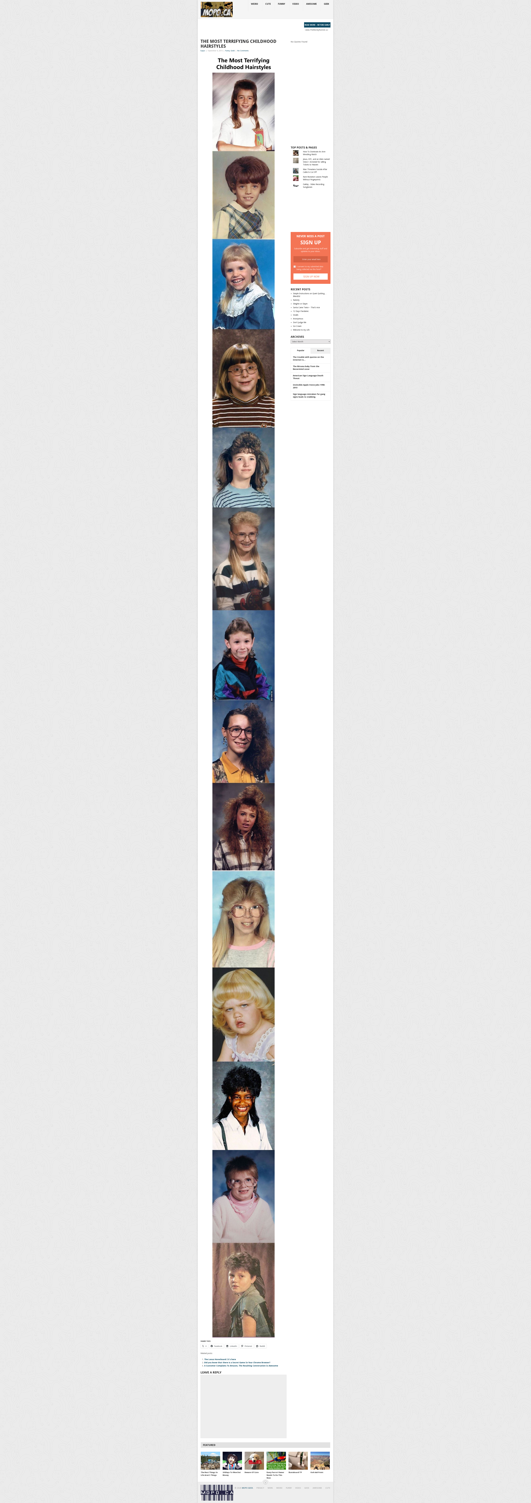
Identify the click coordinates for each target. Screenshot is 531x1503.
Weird (254, 4)
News (270, 1488)
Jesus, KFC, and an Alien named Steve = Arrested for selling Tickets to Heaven (316, 162)
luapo (203, 51)
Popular (300, 350)
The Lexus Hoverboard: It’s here (220, 1359)
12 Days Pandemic (301, 311)
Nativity (296, 300)
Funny (281, 4)
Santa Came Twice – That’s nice (306, 307)
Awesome (311, 4)
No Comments (243, 51)
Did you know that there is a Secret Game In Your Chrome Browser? (237, 1362)
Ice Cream (297, 326)
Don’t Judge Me (299, 322)
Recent (320, 350)
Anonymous (298, 319)
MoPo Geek (247, 1488)
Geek (326, 4)
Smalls (295, 315)
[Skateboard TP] (298, 1461)
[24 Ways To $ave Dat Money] (232, 1461)
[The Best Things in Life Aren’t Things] (210, 1461)
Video (295, 4)
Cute (268, 4)
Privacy (260, 1488)
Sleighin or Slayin (300, 304)
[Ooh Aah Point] (320, 1461)
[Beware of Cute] (254, 1461)
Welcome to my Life (301, 330)
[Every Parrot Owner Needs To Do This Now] (276, 1461)
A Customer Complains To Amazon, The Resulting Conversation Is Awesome (241, 1366)
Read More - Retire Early (317, 25)
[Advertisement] (251, 28)
